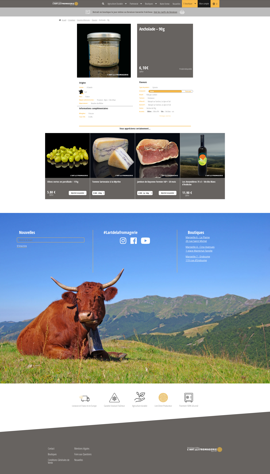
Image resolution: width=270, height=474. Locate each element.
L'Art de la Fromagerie (65, 3)
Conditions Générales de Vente (58, 461)
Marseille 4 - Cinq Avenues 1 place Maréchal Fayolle (200, 248)
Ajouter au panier (77, 193)
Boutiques (149, 3)
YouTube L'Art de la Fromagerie (145, 241)
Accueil (64, 20)
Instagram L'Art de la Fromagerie (123, 241)
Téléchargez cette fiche (165, 116)
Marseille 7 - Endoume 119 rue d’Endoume (198, 258)
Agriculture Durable (115, 3)
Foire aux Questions (83, 454)
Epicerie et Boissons (83, 20)
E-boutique (188, 3)
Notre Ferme (164, 3)
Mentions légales (81, 448)
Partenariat (134, 3)
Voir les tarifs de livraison (165, 12)
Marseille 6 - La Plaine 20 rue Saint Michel (198, 239)
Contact (51, 448)
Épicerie (94, 20)
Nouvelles (176, 3)
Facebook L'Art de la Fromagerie (133, 241)
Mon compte (204, 3)
